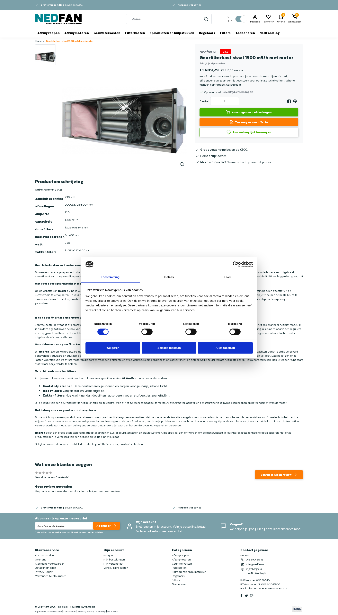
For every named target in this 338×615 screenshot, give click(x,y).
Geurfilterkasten (106, 32)
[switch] (147, 332)
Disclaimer (70, 611)
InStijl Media (87, 607)
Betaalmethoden (45, 568)
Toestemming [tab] (110, 277)
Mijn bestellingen (114, 560)
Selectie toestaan (169, 348)
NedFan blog (270, 32)
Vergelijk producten (115, 568)
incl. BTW (229, 19)
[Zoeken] (205, 19)
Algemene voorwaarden (50, 564)
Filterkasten (135, 32)
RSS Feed (112, 611)
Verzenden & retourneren (51, 576)
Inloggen (108, 555)
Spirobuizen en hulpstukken (172, 32)
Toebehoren (245, 32)
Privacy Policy (44, 572)
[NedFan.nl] (58, 19)
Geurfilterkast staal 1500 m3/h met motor (69, 41)
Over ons (40, 560)
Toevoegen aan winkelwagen (251, 112)
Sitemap (101, 611)
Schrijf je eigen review (212, 63)
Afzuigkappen (48, 32)
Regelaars (207, 32)
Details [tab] (169, 277)
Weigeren (112, 348)
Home (38, 41)
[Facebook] (289, 101)
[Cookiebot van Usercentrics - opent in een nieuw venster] (235, 264)
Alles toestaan (225, 348)
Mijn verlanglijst (113, 564)
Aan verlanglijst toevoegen (251, 132)
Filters (225, 32)
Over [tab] (227, 277)
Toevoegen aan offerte (251, 122)
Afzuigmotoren (76, 32)
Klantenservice (44, 555)
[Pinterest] (295, 101)
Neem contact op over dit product (250, 162)
